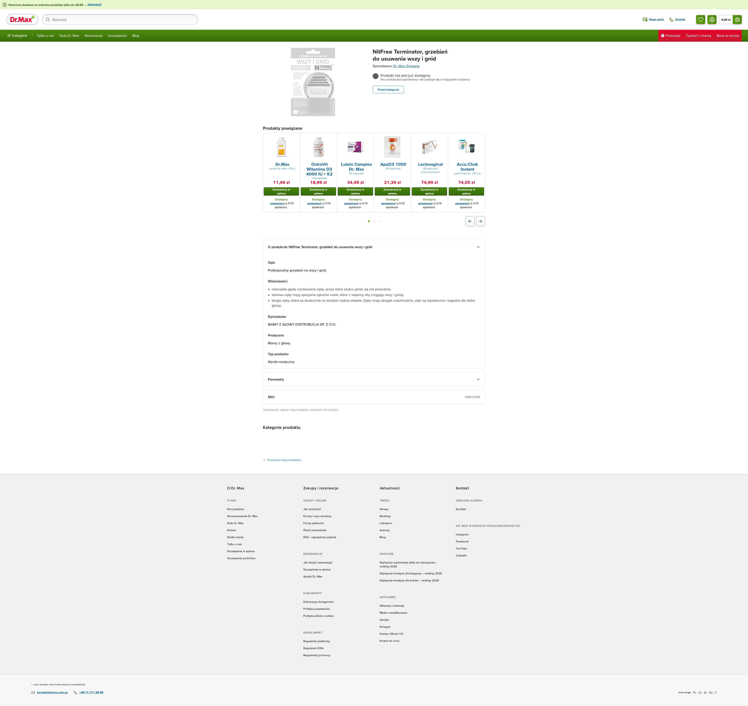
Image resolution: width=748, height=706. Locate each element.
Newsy (384, 509)
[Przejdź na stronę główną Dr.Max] (22, 19)
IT (716, 692)
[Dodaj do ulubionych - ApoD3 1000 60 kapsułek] (406, 137)
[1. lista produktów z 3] (369, 221)
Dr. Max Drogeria (406, 66)
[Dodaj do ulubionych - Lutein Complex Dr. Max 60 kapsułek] (369, 137)
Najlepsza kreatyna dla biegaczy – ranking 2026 (411, 573)
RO (711, 692)
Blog (135, 35)
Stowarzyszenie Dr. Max (242, 516)
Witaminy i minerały (392, 605)
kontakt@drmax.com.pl (52, 692)
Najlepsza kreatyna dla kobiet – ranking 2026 (409, 580)
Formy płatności (313, 523)
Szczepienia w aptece (241, 551)
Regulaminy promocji (316, 655)
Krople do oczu (389, 640)
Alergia (384, 619)
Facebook (462, 541)
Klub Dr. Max (69, 35)
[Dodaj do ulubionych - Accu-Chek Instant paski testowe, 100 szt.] (480, 137)
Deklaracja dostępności (318, 601)
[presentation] (281, 147)
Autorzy (385, 530)
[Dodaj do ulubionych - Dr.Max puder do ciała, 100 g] (295, 137)
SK (705, 692)
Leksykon (386, 523)
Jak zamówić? (312, 509)
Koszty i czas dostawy (317, 516)
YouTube (461, 548)
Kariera (231, 530)
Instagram (462, 534)
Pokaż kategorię (388, 89)
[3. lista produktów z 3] (379, 221)
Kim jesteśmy (235, 509)
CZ (700, 692)
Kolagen (385, 626)
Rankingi (385, 516)
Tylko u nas (45, 35)
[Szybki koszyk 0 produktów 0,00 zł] (737, 19)
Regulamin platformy (316, 641)
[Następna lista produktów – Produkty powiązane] (480, 221)
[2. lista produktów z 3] (374, 221)
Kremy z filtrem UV (391, 633)
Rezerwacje (94, 35)
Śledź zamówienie (314, 530)
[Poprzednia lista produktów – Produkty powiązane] (470, 221)
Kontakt (461, 509)
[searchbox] (120, 19)
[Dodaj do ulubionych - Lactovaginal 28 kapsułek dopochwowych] (443, 137)
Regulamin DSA (313, 648)
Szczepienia (117, 35)
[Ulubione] (700, 19)
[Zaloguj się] (711, 19)
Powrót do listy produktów (284, 460)
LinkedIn (461, 555)
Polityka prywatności (316, 608)
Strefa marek (235, 537)
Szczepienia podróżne (241, 558)
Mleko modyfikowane (393, 612)
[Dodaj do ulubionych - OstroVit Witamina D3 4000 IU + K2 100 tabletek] (332, 137)
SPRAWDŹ (94, 4)
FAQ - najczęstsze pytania (319, 537)
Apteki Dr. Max (312, 576)
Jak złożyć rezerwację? (318, 562)
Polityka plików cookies (318, 615)
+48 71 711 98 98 (91, 692)
